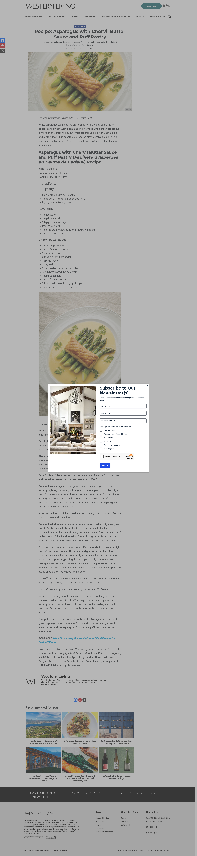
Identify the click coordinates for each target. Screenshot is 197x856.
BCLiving (107, 441)
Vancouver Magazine (112, 445)
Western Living (110, 430)
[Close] (147, 386)
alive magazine (109, 449)
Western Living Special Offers (115, 434)
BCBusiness (108, 438)
